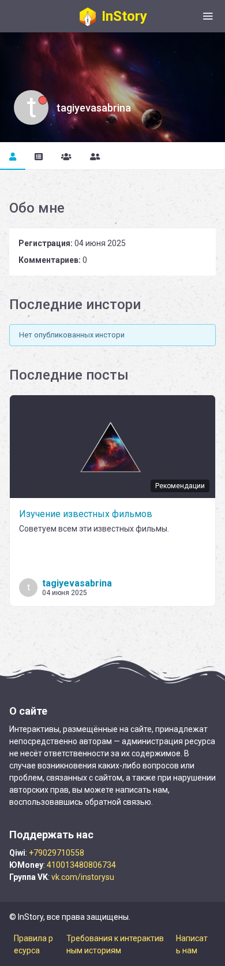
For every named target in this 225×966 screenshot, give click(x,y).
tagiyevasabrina (77, 583)
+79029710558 (56, 852)
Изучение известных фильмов (85, 513)
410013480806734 (81, 865)
